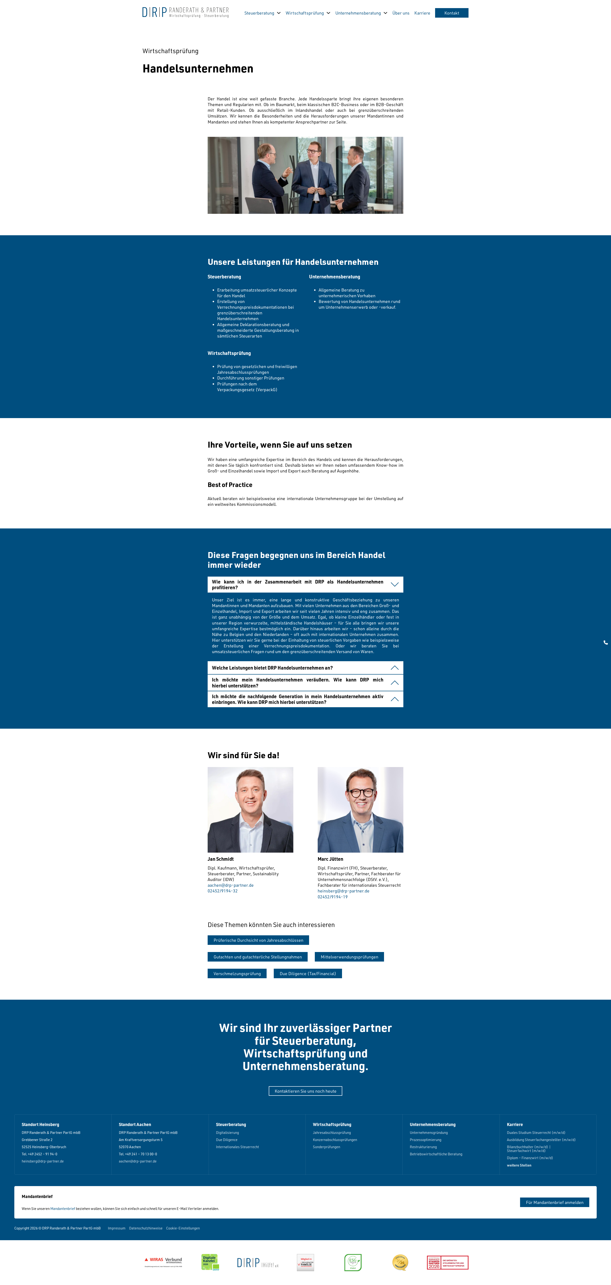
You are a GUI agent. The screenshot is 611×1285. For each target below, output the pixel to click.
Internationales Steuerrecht (237, 1147)
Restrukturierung (423, 1147)
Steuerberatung (259, 12)
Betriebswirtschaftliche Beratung (436, 1154)
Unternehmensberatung (358, 12)
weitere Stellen (519, 1165)
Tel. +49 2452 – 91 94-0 (39, 1154)
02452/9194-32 (223, 890)
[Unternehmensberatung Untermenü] (385, 13)
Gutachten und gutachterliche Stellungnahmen (258, 956)
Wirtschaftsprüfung (305, 12)
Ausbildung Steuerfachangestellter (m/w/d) (541, 1140)
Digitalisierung (227, 1133)
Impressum (117, 1228)
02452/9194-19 (333, 896)
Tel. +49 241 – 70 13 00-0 (138, 1154)
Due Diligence (226, 1140)
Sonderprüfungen (326, 1147)
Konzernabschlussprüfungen (335, 1140)
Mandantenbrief (63, 1208)
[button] (305, 585)
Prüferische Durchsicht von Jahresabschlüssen (258, 940)
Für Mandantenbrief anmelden (555, 1202)
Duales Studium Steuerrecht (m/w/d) (536, 1133)
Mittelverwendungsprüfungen (349, 956)
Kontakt (451, 12)
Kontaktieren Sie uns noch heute (306, 1091)
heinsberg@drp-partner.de (343, 890)
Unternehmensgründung (429, 1133)
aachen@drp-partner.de (231, 885)
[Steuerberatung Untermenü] (279, 13)
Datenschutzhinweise (146, 1228)
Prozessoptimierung (425, 1140)
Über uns (401, 12)
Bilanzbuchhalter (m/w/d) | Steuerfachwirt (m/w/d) (529, 1149)
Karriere (422, 12)
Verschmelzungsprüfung (237, 973)
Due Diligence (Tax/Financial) (308, 973)
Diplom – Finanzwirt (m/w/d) (530, 1158)
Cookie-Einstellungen (183, 1228)
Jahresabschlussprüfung (332, 1133)
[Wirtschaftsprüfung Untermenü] (328, 13)
